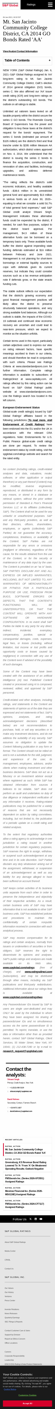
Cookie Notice (10, 1389)
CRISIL (7, 1260)
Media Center (10, 1251)
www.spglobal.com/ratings (18, 967)
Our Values (9, 1288)
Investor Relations (12, 1309)
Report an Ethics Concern (15, 1339)
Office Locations (11, 1343)
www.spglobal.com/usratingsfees (22, 997)
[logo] (10, 5)
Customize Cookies (27, 1395)
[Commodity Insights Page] (31, 1219)
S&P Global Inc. (15, 1277)
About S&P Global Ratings (15, 1242)
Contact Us (9, 1269)
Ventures (8, 1296)
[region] (27, 1387)
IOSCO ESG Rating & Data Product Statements (23, 1364)
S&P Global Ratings (18, 1231)
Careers (8, 1352)
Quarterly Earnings (12, 1318)
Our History (9, 1292)
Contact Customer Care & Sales (17, 1331)
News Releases (11, 1314)
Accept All (27, 1403)
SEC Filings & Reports (13, 1322)
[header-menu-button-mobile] (50, 4)
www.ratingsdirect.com (38, 971)
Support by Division (12, 1335)
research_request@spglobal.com (23, 1051)
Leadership (9, 1360)
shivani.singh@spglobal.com (21, 1091)
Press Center (10, 1301)
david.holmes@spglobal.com (21, 1111)
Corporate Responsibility (14, 1356)
